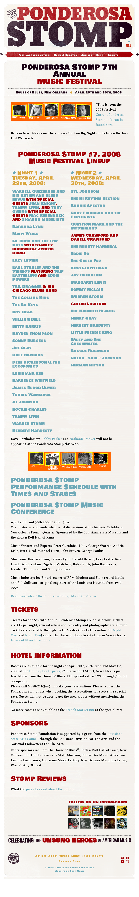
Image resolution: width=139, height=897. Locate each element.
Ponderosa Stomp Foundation (74, 867)
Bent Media (77, 871)
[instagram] (127, 861)
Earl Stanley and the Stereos (35, 269)
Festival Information (34, 55)
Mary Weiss (25, 234)
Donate (113, 55)
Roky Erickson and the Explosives (96, 215)
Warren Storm (28, 424)
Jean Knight (42, 203)
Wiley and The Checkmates (86, 342)
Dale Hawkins (27, 355)
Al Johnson (25, 402)
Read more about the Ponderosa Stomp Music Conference (54, 596)
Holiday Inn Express (44, 671)
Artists (86, 55)
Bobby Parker (51, 439)
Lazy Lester (25, 260)
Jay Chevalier (86, 275)
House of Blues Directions (30, 640)
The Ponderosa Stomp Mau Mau (69, 27)
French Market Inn (80, 710)
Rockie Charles (29, 409)
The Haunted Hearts (93, 311)
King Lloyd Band (89, 268)
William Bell (26, 319)
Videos (64, 856)
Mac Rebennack (46, 215)
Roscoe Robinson (90, 351)
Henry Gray (84, 318)
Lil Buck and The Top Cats (35, 243)
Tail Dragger (27, 286)
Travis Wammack (31, 395)
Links (75, 856)
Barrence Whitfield (34, 380)
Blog (100, 55)
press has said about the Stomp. (50, 789)
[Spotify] (122, 857)
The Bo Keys (25, 305)
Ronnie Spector (88, 206)
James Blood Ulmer (34, 388)
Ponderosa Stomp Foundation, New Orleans (13, 858)
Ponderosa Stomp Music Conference (57, 508)
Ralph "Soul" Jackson (96, 358)
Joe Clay (22, 348)
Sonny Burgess (29, 341)
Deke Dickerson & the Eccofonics (36, 364)
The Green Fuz (86, 261)
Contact (64, 861)
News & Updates (65, 55)
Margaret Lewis (89, 282)
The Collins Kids (30, 298)
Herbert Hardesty (32, 431)
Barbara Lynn (28, 227)
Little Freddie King (91, 332)
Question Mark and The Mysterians (97, 226)
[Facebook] (127, 857)
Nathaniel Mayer (82, 439)
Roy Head (22, 312)
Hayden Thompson (32, 334)
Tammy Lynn (25, 207)
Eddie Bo (80, 254)
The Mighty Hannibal (94, 246)
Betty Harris (26, 326)
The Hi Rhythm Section (95, 199)
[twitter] (122, 861)
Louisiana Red (27, 373)
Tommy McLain (87, 290)
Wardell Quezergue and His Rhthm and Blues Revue (38, 195)
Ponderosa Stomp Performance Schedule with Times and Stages (64, 487)
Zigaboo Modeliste (43, 219)
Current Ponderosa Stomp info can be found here (110, 120)
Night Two (33, 635)
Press (86, 856)
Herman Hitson (87, 365)
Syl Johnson (85, 191)
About (53, 856)
